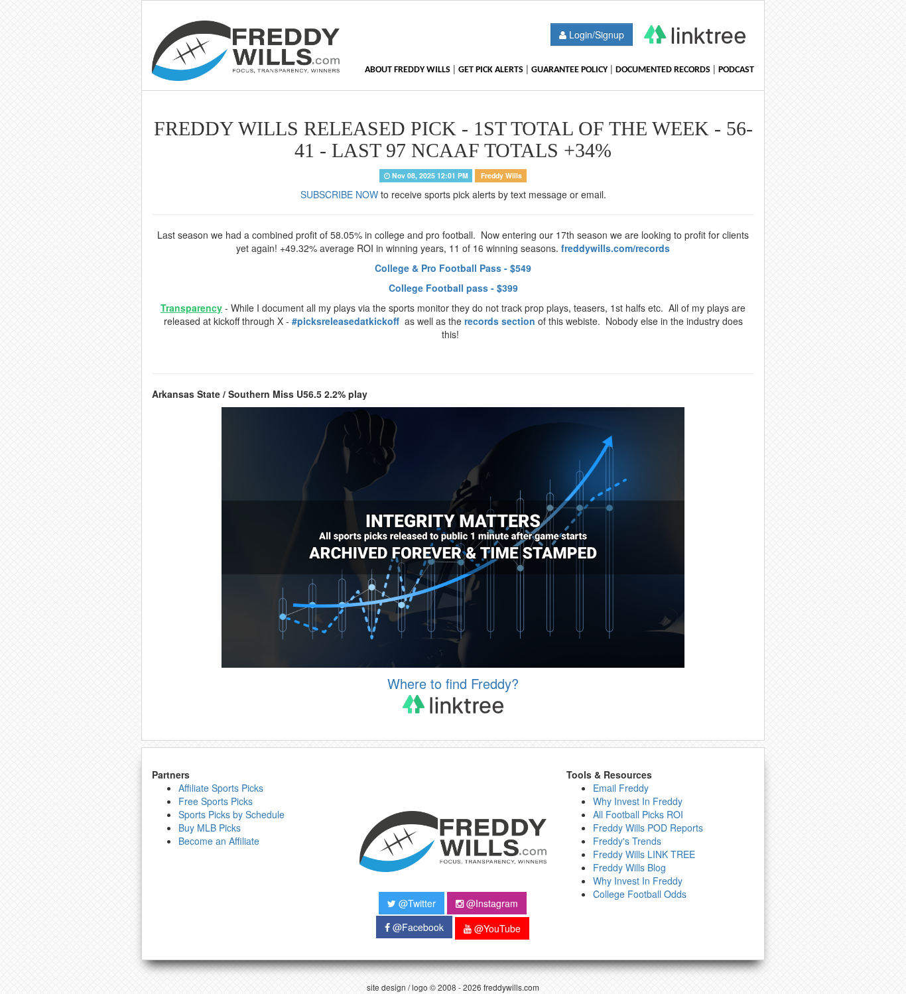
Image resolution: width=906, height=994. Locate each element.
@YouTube (496, 928)
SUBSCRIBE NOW (339, 194)
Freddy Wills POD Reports (648, 827)
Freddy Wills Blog (629, 867)
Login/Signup (595, 34)
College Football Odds (639, 894)
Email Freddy (621, 787)
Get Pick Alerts (490, 70)
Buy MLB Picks (209, 827)
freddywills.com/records (615, 248)
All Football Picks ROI (638, 814)
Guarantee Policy (569, 70)
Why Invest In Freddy (637, 801)
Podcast (736, 70)
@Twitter (416, 903)
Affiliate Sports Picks (220, 787)
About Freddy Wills (407, 70)
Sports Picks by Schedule (231, 814)
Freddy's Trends (627, 840)
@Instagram (491, 903)
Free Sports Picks (215, 801)
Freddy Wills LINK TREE (644, 854)
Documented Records (662, 70)
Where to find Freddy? (453, 683)
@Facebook (417, 927)
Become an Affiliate (218, 840)
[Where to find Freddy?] (694, 34)
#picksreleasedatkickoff (347, 321)
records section (499, 321)
